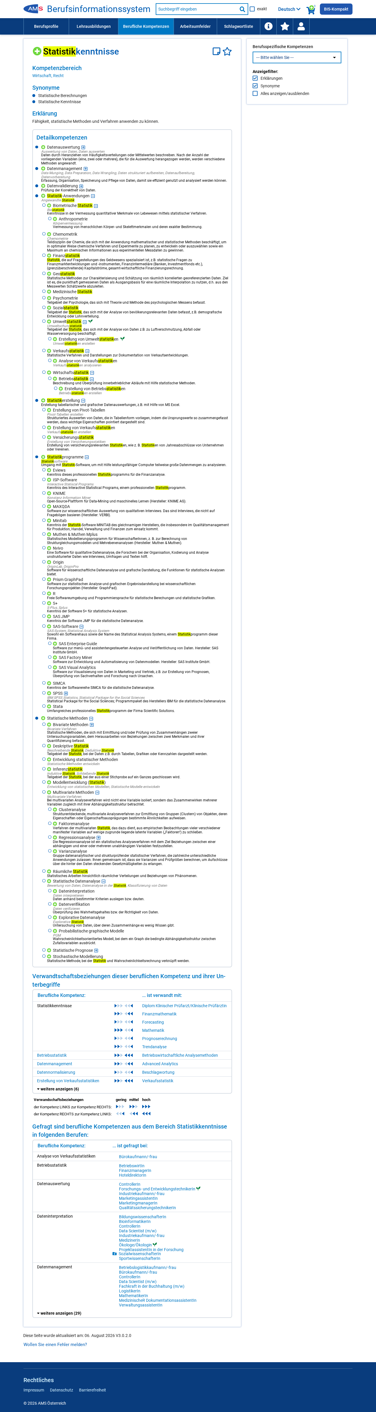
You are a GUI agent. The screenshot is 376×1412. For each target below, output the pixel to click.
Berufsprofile (46, 26)
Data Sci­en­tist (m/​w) (138, 1231)
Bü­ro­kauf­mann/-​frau (138, 1157)
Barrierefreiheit (92, 1390)
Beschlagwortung (158, 1072)
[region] (132, 71)
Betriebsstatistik (52, 1055)
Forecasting (153, 1022)
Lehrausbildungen (94, 26)
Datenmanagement (54, 1063)
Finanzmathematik (159, 1014)
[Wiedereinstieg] (301, 26)
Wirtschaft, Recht (48, 75)
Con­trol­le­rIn (129, 1184)
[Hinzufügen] (37, 49)
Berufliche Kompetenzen (146, 26)
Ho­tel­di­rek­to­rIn (132, 1175)
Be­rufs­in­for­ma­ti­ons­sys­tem (98, 9)
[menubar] (188, 26)
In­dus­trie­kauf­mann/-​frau (141, 1194)
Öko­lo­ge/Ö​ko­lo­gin (135, 1245)
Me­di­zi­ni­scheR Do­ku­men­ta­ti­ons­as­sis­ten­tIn (158, 1300)
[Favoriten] (227, 51)
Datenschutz (61, 1390)
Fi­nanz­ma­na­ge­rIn (135, 1170)
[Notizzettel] (217, 51)
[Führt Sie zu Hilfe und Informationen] (268, 26)
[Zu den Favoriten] (284, 26)
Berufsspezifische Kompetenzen (283, 46)
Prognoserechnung (159, 1038)
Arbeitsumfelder (195, 26)
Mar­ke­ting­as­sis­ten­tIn (138, 1198)
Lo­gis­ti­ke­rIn (129, 1291)
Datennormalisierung (56, 1072)
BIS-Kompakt (336, 9)
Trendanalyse (154, 1046)
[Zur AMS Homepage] (35, 9)
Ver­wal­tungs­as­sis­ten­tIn (140, 1305)
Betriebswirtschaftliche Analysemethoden (180, 1055)
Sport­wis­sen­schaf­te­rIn (139, 1258)
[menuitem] (46, 26)
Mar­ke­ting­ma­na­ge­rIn (138, 1203)
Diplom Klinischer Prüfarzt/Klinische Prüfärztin (184, 1005)
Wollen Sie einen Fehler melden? (55, 1344)
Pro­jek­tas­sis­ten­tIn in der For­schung (151, 1250)
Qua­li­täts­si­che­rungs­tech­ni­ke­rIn (147, 1208)
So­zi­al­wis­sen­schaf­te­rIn (140, 1254)
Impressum (34, 1390)
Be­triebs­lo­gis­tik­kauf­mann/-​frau (147, 1267)
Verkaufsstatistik (157, 1080)
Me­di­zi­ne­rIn (129, 1240)
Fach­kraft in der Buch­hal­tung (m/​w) (151, 1286)
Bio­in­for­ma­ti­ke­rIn (135, 1221)
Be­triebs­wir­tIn (132, 1166)
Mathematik (153, 1030)
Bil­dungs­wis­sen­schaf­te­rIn (142, 1217)
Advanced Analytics (160, 1063)
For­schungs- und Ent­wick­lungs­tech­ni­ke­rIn (157, 1189)
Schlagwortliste (238, 26)
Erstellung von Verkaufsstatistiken (68, 1080)
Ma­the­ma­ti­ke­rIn (133, 1296)
